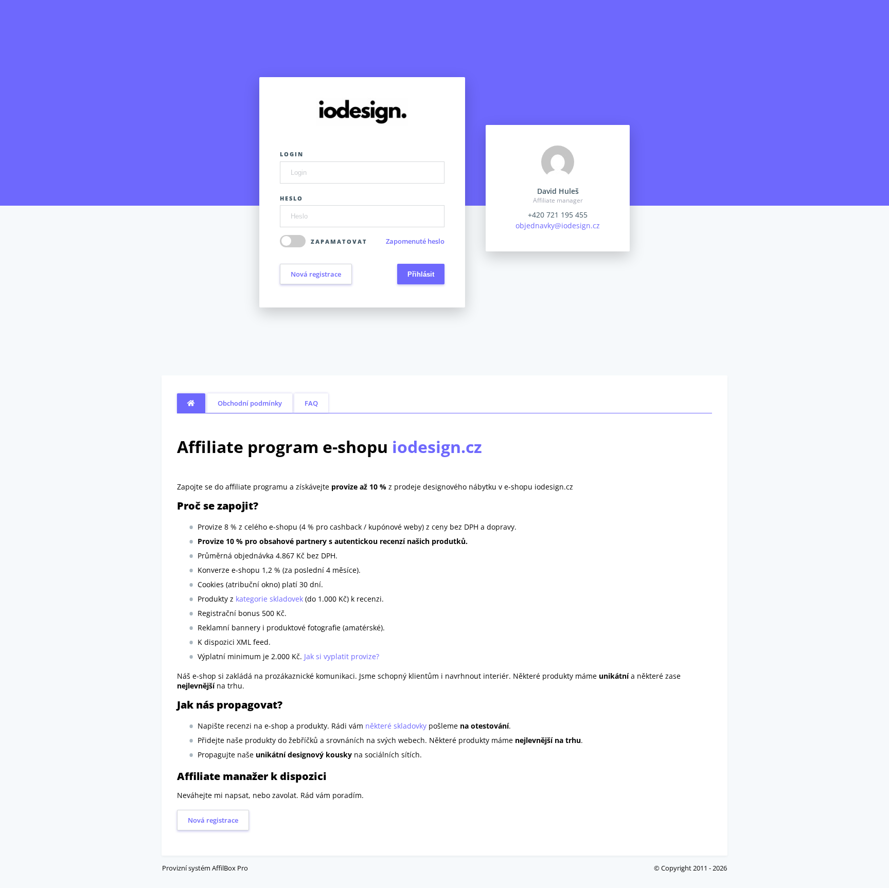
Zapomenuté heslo (415, 241)
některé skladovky (395, 726)
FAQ (311, 403)
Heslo (291, 198)
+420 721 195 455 (558, 215)
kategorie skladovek (269, 599)
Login (292, 154)
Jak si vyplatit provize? (341, 656)
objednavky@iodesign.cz (557, 225)
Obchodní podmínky (250, 403)
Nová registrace (316, 274)
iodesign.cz (437, 447)
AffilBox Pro (230, 868)
